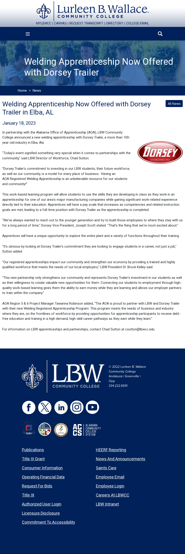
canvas (60, 23)
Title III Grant (33, 458)
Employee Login (110, 486)
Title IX (28, 495)
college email (137, 23)
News (37, 90)
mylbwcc (43, 23)
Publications (33, 449)
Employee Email (110, 477)
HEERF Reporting (111, 449)
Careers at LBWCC (112, 495)
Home (22, 90)
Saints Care (106, 468)
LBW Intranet (107, 504)
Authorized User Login (41, 504)
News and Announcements (120, 458)
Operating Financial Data (43, 477)
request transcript (86, 23)
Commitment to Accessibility (48, 522)
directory (114, 23)
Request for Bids (37, 486)
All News (174, 103)
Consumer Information (42, 468)
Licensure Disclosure (41, 513)
